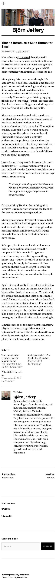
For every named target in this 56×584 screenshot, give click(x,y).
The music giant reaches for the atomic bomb (10, 358)
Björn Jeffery (28, 30)
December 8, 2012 (9, 51)
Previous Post (8, 476)
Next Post (50, 476)
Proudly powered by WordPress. (16, 574)
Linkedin (6, 516)
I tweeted (24, 57)
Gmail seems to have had (24, 126)
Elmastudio (22, 577)
